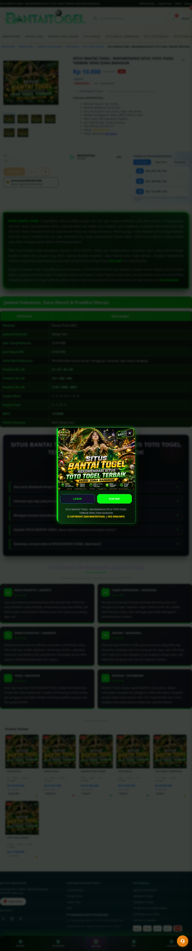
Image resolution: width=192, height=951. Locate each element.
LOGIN (77, 498)
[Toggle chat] (182, 941)
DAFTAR (114, 498)
